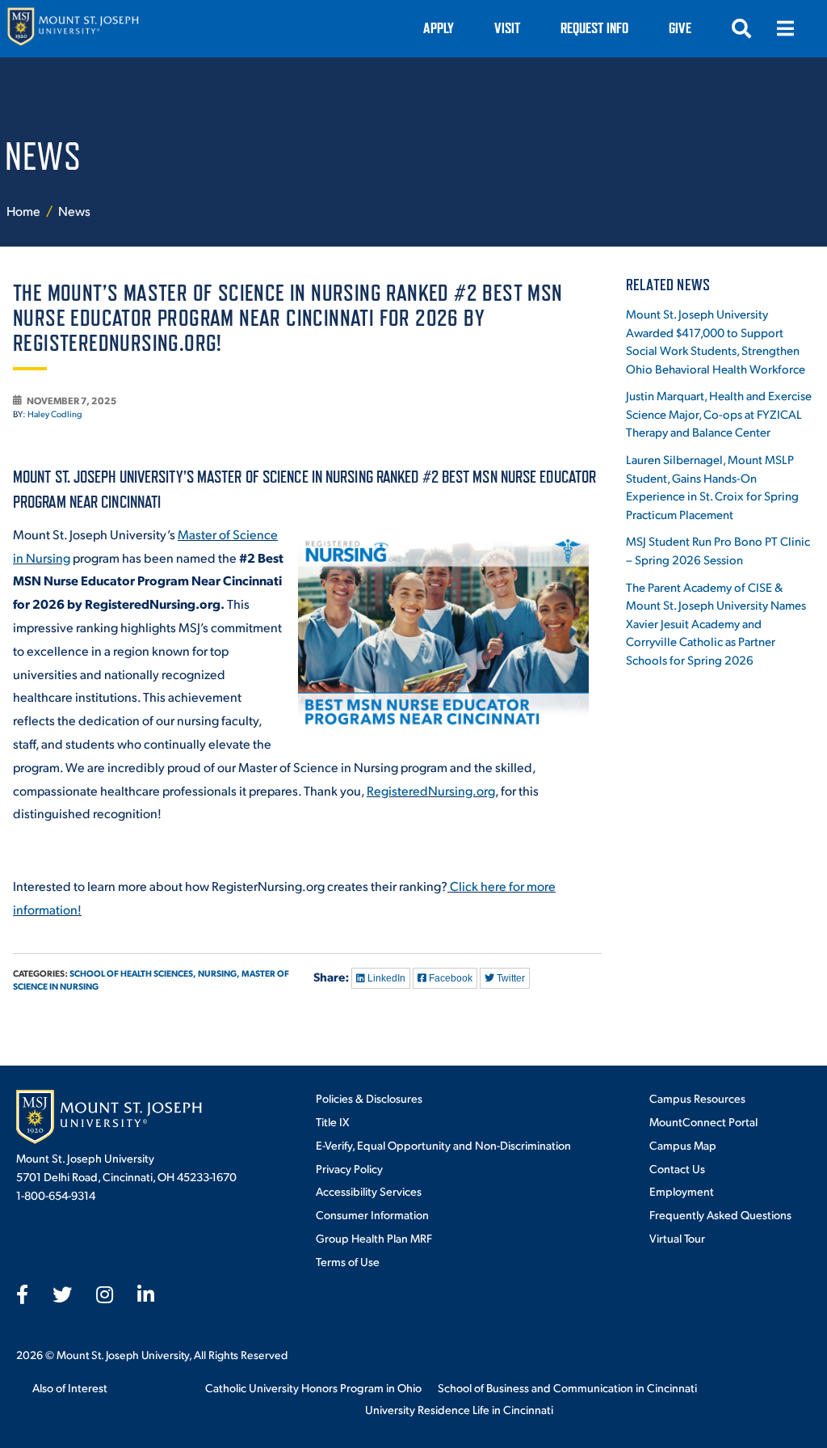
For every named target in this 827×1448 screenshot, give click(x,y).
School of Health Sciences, (132, 973)
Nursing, (219, 973)
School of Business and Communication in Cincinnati (567, 1387)
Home (23, 210)
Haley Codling (54, 414)
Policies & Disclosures (369, 1098)
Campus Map (682, 1145)
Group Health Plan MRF (374, 1238)
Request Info (594, 27)
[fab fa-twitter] (62, 1294)
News (74, 210)
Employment (681, 1191)
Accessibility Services (369, 1191)
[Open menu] (785, 28)
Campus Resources (697, 1098)
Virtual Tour (677, 1238)
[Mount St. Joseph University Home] (72, 28)
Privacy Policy (349, 1168)
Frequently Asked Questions (720, 1214)
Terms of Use (348, 1261)
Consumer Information (372, 1214)
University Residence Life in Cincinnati (459, 1409)
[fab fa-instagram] (104, 1294)
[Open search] (741, 28)
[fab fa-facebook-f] (22, 1294)
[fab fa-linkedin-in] (145, 1294)
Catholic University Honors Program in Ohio (313, 1387)
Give (680, 27)
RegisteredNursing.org (431, 790)
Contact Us (677, 1168)
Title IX (332, 1121)
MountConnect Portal (703, 1121)
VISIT (507, 27)
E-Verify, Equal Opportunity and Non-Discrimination (443, 1145)
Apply (438, 27)
